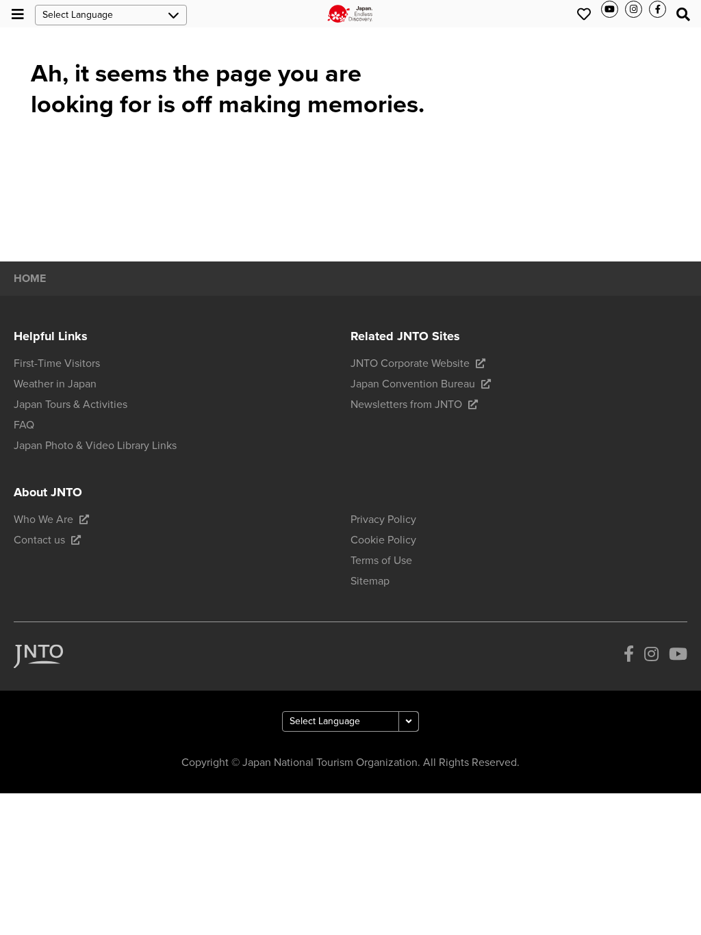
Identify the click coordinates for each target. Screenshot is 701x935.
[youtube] (678, 656)
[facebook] (629, 656)
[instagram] (651, 656)
